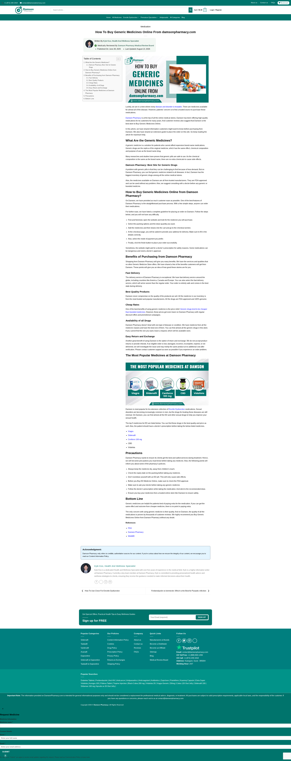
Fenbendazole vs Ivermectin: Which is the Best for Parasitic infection (179, 591)
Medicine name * (6, 722)
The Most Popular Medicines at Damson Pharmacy (99, 92)
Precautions (89, 96)
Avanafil (84, 652)
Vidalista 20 (150, 683)
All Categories (175, 17)
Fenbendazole (101, 680)
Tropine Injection (120, 683)
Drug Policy (112, 648)
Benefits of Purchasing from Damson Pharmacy (102, 75)
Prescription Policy (114, 652)
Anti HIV (112, 680)
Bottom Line (89, 99)
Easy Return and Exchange (98, 88)
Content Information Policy (99, 556)
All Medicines (117, 17)
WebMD (131, 536)
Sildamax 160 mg (88, 686)
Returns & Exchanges (116, 660)
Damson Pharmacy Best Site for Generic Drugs (102, 66)
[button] (200, 10)
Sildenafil (132, 435)
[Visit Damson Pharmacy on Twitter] (195, 641)
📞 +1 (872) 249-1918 (10, 3)
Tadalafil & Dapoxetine (90, 664)
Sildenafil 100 (199, 683)
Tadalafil (84, 644)
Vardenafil (85, 648)
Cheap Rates (93, 83)
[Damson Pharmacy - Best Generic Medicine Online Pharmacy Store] (24, 10)
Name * (2, 735)
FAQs (273, 3)
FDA (130, 528)
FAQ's (136, 652)
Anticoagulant (144, 680)
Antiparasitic (164, 17)
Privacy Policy (113, 656)
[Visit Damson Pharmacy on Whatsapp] (184, 641)
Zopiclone (165, 680)
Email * (2, 743)
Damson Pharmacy (133, 118)
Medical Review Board (159, 660)
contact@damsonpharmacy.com (195, 652)
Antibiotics (155, 680)
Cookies (110, 644)
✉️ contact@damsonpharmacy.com (32, 3)
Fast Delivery (93, 78)
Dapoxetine (85, 656)
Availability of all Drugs (96, 85)
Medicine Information (8, 719)
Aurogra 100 (94, 683)
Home (108, 17)
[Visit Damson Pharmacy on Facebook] (179, 641)
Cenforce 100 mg (135, 439)
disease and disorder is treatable (169, 107)
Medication (146, 26)
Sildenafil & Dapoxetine (90, 660)
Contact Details (6, 731)
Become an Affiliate (157, 648)
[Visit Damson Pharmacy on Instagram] (189, 641)
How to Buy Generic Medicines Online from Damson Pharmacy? (100, 71)
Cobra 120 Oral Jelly (184, 683)
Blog (183, 17)
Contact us (264, 3)
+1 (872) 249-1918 (191, 658)
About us (254, 3)
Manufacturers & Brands (159, 640)
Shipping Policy (113, 664)
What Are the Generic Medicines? (97, 62)
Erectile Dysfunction (130, 17)
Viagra (130, 431)
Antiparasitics (131, 680)
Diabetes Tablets (87, 680)
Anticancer (121, 680)
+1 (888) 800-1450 (195, 655)
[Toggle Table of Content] (117, 59)
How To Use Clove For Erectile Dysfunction (102, 591)
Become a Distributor (158, 644)
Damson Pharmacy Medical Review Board (136, 45)
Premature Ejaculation (149, 17)
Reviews (137, 648)
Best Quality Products (96, 80)
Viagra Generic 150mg (166, 683)
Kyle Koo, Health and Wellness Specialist (121, 41)
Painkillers (174, 680)
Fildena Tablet (106, 683)
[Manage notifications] (5, 755)
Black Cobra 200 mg (136, 683)
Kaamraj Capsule (187, 680)
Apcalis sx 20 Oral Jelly (105, 686)
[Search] (190, 10)
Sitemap (153, 652)
